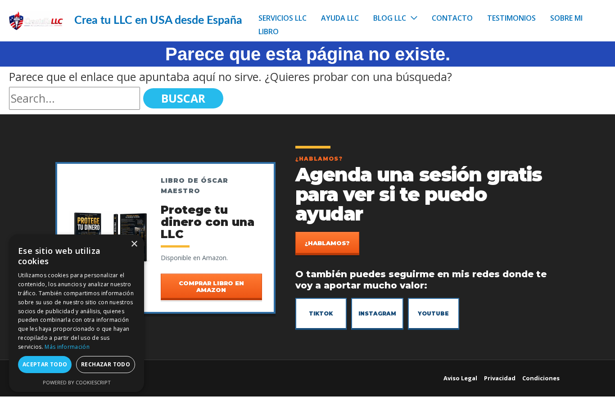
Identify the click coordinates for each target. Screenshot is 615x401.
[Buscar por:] (76, 98)
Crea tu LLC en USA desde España (158, 20)
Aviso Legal (460, 378)
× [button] (134, 244)
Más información (67, 347)
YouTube (433, 313)
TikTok (321, 313)
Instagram (377, 313)
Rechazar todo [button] (105, 364)
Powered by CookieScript (77, 382)
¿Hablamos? (327, 243)
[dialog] (76, 313)
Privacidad (500, 378)
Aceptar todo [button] (45, 364)
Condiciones (541, 378)
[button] (411, 18)
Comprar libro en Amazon (211, 286)
